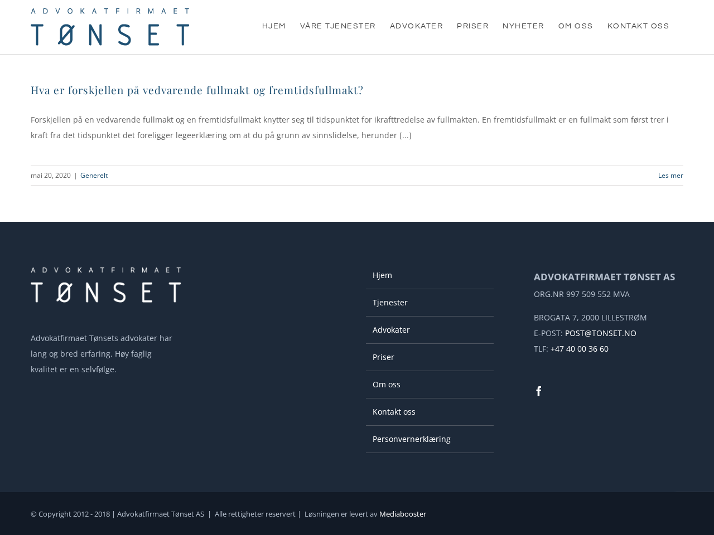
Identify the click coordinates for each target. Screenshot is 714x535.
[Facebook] (539, 391)
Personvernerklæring (412, 439)
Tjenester (390, 302)
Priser (383, 357)
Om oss (387, 384)
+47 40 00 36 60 (580, 348)
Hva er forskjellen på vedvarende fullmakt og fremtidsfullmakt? (197, 89)
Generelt (94, 175)
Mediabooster (402, 514)
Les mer (670, 175)
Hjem (382, 275)
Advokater (391, 329)
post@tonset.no (600, 333)
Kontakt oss (394, 411)
